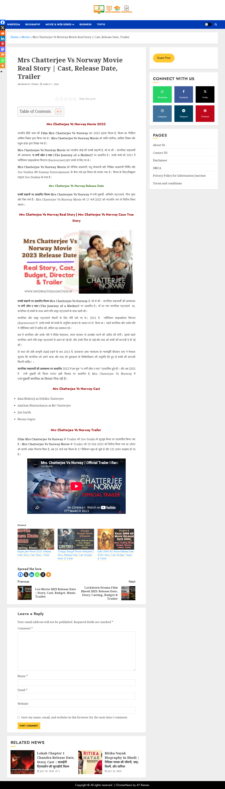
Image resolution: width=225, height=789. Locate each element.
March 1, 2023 (51, 84)
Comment (25, 628)
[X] (26, 574)
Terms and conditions (167, 183)
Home (15, 37)
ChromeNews (124, 785)
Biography (32, 24)
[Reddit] (2, 33)
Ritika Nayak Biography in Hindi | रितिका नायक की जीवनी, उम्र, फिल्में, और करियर (122, 760)
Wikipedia (13, 24)
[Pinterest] (2, 44)
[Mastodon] (2, 49)
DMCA (157, 168)
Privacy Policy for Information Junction (179, 176)
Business (85, 24)
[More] (48, 574)
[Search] (216, 24)
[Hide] (1, 71)
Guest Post (163, 58)
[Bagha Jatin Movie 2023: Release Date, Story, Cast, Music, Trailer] (36, 539)
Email (22, 690)
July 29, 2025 (47, 771)
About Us (159, 145)
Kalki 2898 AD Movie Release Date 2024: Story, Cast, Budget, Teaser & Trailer (116, 555)
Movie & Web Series (59, 24)
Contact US (160, 153)
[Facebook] (20, 574)
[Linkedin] (31, 574)
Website (23, 704)
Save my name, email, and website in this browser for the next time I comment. (74, 717)
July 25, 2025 (114, 771)
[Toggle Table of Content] (56, 111)
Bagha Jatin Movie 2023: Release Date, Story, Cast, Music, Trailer (34, 553)
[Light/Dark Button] (208, 24)
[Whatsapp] (37, 574)
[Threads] (42, 574)
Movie (25, 37)
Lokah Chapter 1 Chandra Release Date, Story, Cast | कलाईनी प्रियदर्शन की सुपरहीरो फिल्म (56, 760)
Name (23, 676)
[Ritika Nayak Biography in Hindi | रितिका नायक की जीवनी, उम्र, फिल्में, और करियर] (90, 762)
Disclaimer (160, 160)
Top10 (101, 24)
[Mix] (2, 54)
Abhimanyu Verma (28, 84)
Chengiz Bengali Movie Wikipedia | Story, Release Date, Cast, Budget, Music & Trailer (76, 555)
